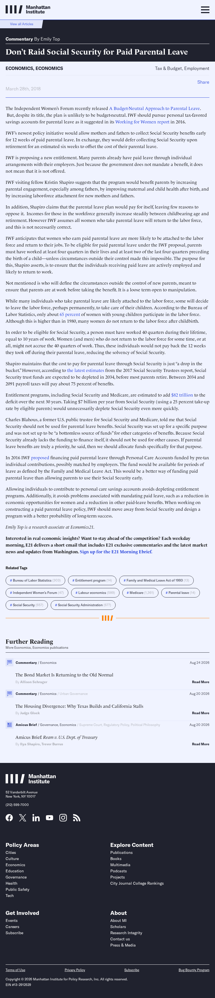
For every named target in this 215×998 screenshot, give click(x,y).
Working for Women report (142, 121)
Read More (200, 682)
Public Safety (17, 889)
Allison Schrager (33, 682)
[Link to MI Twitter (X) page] (22, 819)
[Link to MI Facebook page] (9, 819)
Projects (117, 877)
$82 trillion (182, 395)
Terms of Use (15, 970)
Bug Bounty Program (194, 970)
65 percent (70, 314)
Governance (16, 877)
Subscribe (14, 932)
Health (11, 883)
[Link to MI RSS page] (76, 819)
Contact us (120, 938)
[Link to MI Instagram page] (63, 820)
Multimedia (120, 864)
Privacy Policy (75, 970)
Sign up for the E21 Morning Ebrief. (116, 551)
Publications (121, 852)
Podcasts (118, 870)
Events (12, 920)
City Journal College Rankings (137, 883)
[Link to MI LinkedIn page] (36, 819)
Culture (12, 858)
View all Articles (21, 24)
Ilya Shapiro (30, 744)
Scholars (118, 926)
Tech (10, 895)
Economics (19, 68)
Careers (12, 926)
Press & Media (123, 945)
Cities (11, 852)
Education (15, 870)
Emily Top (50, 39)
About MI (118, 920)
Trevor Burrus (52, 744)
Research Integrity (126, 932)
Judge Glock (30, 713)
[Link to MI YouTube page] (49, 818)
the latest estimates (85, 370)
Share (203, 82)
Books (115, 858)
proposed (40, 457)
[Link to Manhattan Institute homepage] (31, 781)
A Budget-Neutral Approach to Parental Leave (154, 108)
